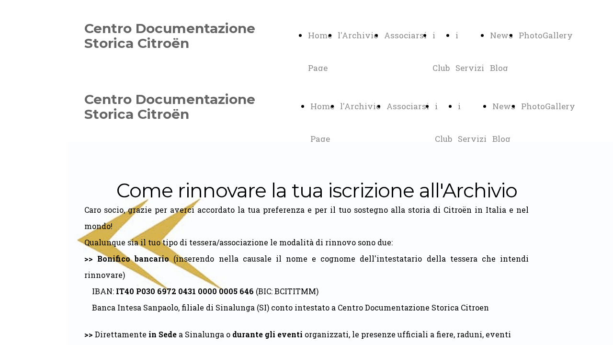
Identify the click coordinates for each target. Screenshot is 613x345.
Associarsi (405, 35)
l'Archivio (358, 35)
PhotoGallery (546, 35)
